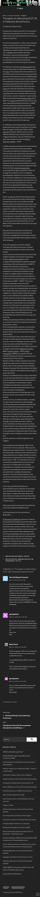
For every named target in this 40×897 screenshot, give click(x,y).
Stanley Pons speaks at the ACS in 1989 (16, 827)
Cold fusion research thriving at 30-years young (19, 820)
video (7, 72)
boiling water (11, 559)
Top (38, 894)
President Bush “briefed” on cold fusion (16, 823)
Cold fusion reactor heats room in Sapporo (17, 775)
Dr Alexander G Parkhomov (12, 519)
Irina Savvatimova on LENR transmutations (17, 791)
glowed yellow (27, 98)
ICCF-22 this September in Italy (13, 795)
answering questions (22, 168)
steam (5, 89)
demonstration (24, 559)
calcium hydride (13, 351)
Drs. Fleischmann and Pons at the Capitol (17, 816)
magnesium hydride (26, 349)
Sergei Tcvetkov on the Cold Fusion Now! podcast (20, 779)
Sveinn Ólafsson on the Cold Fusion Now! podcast (20, 787)
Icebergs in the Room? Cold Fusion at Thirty (18, 857)
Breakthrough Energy (14, 556)
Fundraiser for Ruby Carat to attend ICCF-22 (18, 783)
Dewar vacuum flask (16, 259)
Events (27, 556)
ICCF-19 (18, 561)
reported (6, 132)
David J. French (21, 15)
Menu (21, 8)
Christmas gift (26, 67)
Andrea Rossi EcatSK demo (12, 874)
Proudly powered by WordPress (12, 892)
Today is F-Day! (8, 805)
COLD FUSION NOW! (16, 2)
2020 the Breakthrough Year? (13, 752)
